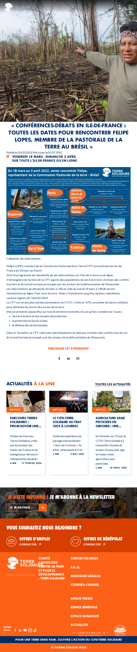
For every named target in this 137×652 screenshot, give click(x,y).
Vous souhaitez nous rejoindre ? (44, 528)
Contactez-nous (84, 558)
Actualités (79, 625)
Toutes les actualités (113, 384)
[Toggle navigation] (131, 7)
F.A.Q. (75, 567)
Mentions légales (86, 576)
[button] (26, 507)
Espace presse (82, 598)
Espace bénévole (84, 607)
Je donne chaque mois (69, 647)
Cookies (92, 585)
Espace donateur (85, 616)
